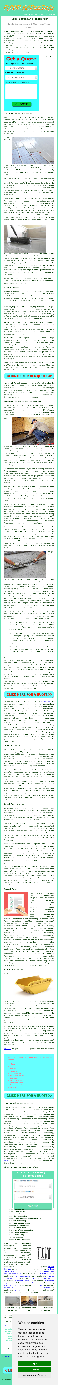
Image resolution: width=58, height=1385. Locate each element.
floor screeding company (29, 120)
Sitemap (5, 1357)
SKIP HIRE (38, 1285)
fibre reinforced (14, 316)
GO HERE (7, 1049)
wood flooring (33, 1283)
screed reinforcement (27, 937)
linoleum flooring (40, 1278)
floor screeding (24, 41)
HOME (25, 14)
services (25, 737)
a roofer (29, 1269)
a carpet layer (22, 1281)
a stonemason (23, 1276)
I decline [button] (35, 1369)
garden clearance (12, 1288)
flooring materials (34, 883)
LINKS (31, 14)
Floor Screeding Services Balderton (23, 1167)
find (11, 1107)
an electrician (44, 1274)
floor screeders (28, 725)
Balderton (45, 702)
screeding (29, 732)
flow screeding (35, 933)
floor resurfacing (37, 928)
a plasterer (44, 1288)
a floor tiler (10, 1285)
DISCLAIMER (51, 14)
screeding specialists (14, 1142)
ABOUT (37, 14)
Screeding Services (11, 1359)
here (6, 1161)
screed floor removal (43, 813)
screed (7, 183)
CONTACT (43, 14)
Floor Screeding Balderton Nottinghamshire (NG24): (29, 31)
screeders (28, 278)
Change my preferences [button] (34, 1375)
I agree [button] (35, 1363)
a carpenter (21, 1290)
